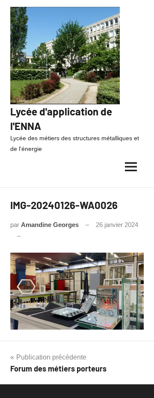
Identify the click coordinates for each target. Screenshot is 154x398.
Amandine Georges (50, 224)
